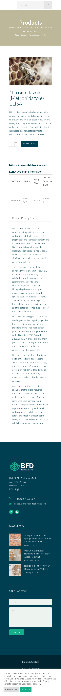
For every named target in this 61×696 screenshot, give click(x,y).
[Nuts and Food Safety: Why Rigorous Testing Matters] (15, 570)
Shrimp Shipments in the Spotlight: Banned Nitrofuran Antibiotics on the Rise (37, 538)
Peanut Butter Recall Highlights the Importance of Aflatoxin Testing (37, 553)
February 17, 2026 (31, 560)
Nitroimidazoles (19, 228)
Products (20, 27)
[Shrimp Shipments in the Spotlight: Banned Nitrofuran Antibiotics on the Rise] (15, 540)
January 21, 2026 (31, 572)
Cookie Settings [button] (11, 689)
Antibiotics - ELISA (44, 27)
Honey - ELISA (33, 31)
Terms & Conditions (30, 668)
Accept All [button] (26, 689)
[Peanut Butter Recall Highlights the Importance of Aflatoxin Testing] (15, 555)
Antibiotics (31, 27)
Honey (23, 31)
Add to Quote (29, 143)
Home (11, 27)
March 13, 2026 (30, 545)
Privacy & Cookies (30, 662)
